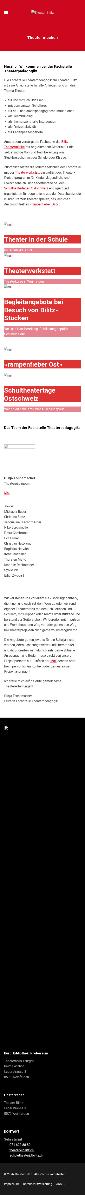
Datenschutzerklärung (37, 1184)
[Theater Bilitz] (42, 12)
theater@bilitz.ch (21, 1150)
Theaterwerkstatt (27, 172)
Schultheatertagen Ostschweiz (26, 188)
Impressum (11, 1184)
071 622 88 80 (20, 1145)
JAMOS (61, 1184)
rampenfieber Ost (44, 204)
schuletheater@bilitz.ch (26, 1155)
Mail (7, 493)
